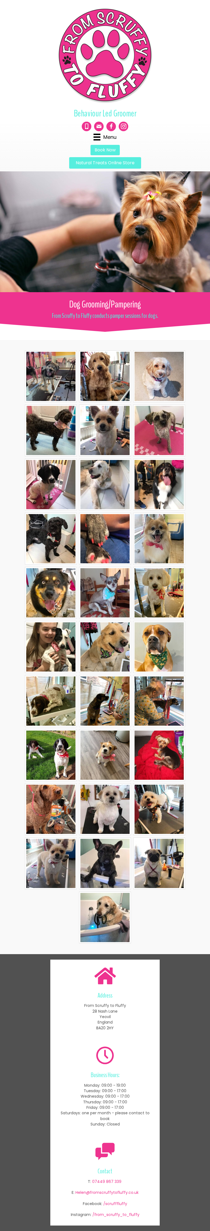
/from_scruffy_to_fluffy (115, 1214)
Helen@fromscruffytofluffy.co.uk (107, 1192)
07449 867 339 (106, 1181)
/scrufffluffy (115, 1203)
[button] (105, 150)
